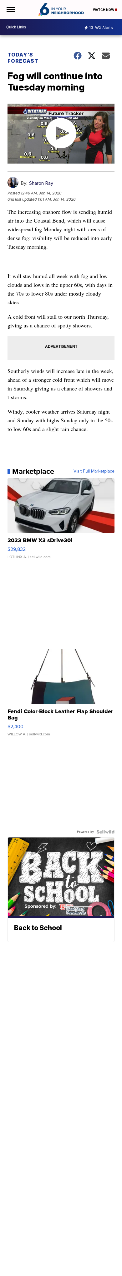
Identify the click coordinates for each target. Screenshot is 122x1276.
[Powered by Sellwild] (105, 832)
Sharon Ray (41, 183)
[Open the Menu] (10, 9)
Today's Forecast (23, 58)
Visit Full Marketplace (94, 471)
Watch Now (104, 10)
